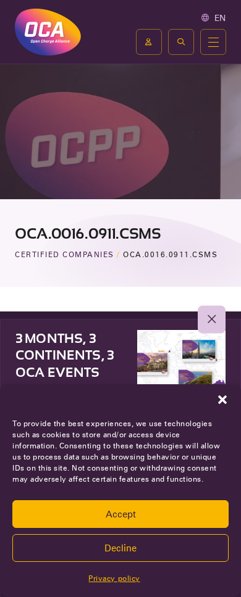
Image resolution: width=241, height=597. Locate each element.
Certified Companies (64, 254)
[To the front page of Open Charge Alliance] (48, 32)
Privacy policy (114, 578)
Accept (121, 514)
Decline (120, 548)
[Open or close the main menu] (213, 42)
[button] (222, 399)
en (220, 18)
